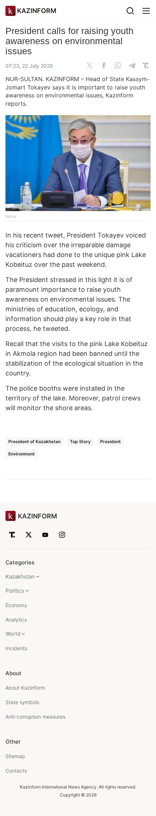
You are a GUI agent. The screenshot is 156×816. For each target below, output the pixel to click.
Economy (16, 605)
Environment (21, 454)
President (110, 441)
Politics (14, 590)
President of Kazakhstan (34, 441)
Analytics (16, 620)
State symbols (22, 702)
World (12, 633)
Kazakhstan (20, 576)
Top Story (80, 441)
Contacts (16, 770)
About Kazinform (25, 688)
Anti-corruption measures (35, 717)
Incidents (16, 648)
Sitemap (15, 756)
